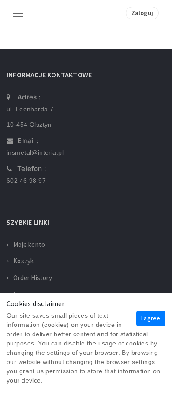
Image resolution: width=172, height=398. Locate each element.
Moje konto (29, 244)
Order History (32, 277)
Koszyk (23, 261)
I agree (150, 318)
